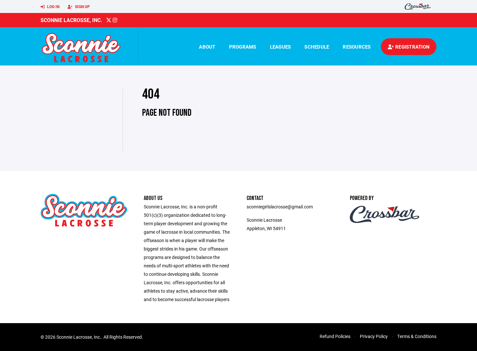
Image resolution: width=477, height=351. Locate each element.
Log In (52, 6)
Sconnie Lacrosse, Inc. (71, 20)
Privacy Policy (374, 336)
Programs (242, 46)
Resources (357, 46)
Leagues (280, 46)
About (207, 46)
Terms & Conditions (416, 336)
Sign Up (82, 6)
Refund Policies (335, 336)
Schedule (316, 46)
